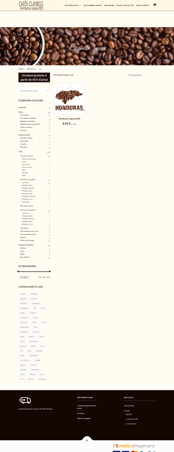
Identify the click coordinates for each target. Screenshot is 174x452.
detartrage (24, 326)
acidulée (34, 293)
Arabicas (23, 302)
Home (19, 68)
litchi (29, 350)
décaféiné (24, 331)
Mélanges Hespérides (29, 195)
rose (42, 373)
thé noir (31, 378)
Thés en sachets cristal (28, 233)
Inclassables (26, 201)
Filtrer (24, 276)
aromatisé (36, 302)
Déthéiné (25, 171)
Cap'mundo (24, 140)
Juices (22, 250)
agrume (23, 297)
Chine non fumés (27, 166)
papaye (23, 364)
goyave (23, 345)
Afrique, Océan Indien (29, 158)
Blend (24, 174)
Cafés (20, 111)
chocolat (23, 321)
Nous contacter (125, 5)
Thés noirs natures (26, 155)
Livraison (80, 412)
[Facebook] (19, 413)
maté (22, 354)
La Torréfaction (131, 423)
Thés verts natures (26, 205)
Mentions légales (84, 417)
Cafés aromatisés (26, 126)
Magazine (109, 5)
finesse (31, 335)
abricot (23, 293)
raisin (22, 373)
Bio (35, 307)
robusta (32, 373)
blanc (43, 307)
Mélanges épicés (27, 184)
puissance (35, 368)
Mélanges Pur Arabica (27, 120)
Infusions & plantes (25, 244)
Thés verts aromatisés (28, 209)
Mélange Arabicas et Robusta (30, 123)
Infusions (23, 247)
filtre (22, 335)
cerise (35, 316)
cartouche (24, 316)
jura (42, 345)
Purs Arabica (24, 114)
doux (36, 326)
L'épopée (129, 413)
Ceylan (24, 160)
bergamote (24, 307)
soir (21, 378)
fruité (22, 340)
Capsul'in (23, 143)
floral (41, 335)
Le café (127, 409)
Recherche (47, 89)
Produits (27, 68)
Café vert (23, 129)
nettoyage (33, 354)
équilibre (42, 378)
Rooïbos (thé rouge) (27, 239)
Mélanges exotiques (28, 187)
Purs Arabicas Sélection (28, 117)
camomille (22, 106)
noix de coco (25, 359)
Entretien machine (26, 137)
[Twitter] (23, 413)
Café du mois (129, 405)
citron (34, 321)
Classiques (25, 181)
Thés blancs (24, 227)
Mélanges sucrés (27, 198)
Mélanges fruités (27, 192)
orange (37, 359)
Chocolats (23, 146)
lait (21, 350)
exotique (36, 331)
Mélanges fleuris (27, 190)
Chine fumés (26, 163)
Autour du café (24, 134)
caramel (33, 312)
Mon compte (142, 5)
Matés (22, 253)
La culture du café (132, 418)
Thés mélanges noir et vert (29, 230)
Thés (20, 150)
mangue (39, 350)
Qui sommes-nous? (92, 5)
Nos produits (71, 5)
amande (34, 297)
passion (34, 364)
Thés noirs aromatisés (27, 178)
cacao (22, 312)
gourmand (33, 340)
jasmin (33, 345)
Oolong (22, 236)
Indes (23, 169)
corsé (43, 321)
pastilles (23, 368)
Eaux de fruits (24, 256)
